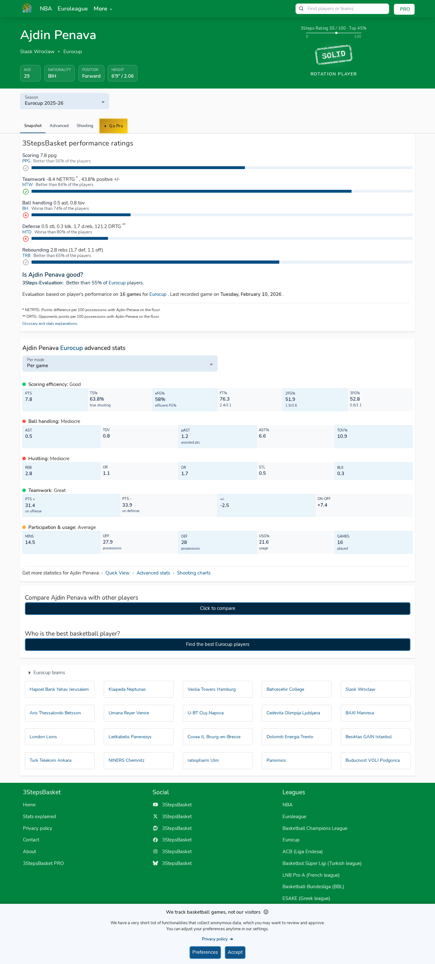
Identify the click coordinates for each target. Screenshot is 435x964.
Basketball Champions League (314, 828)
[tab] (33, 125)
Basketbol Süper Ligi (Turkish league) (322, 863)
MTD (27, 232)
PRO (405, 9)
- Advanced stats (152, 573)
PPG (26, 161)
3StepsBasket (175, 805)
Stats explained (39, 816)
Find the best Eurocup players (217, 644)
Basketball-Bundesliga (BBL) (313, 886)
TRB (26, 256)
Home (29, 805)
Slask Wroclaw (37, 51)
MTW (27, 185)
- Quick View (116, 573)
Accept (235, 952)
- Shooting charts (192, 573)
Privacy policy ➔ (217, 939)
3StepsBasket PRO (43, 863)
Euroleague (294, 816)
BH (25, 208)
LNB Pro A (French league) (311, 875)
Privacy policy (37, 828)
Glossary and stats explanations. (50, 323)
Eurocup (72, 51)
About (29, 851)
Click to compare (217, 608)
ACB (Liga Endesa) (302, 851)
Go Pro (115, 126)
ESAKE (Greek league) (306, 898)
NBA (287, 805)
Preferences (205, 952)
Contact (31, 840)
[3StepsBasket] (27, 8)
